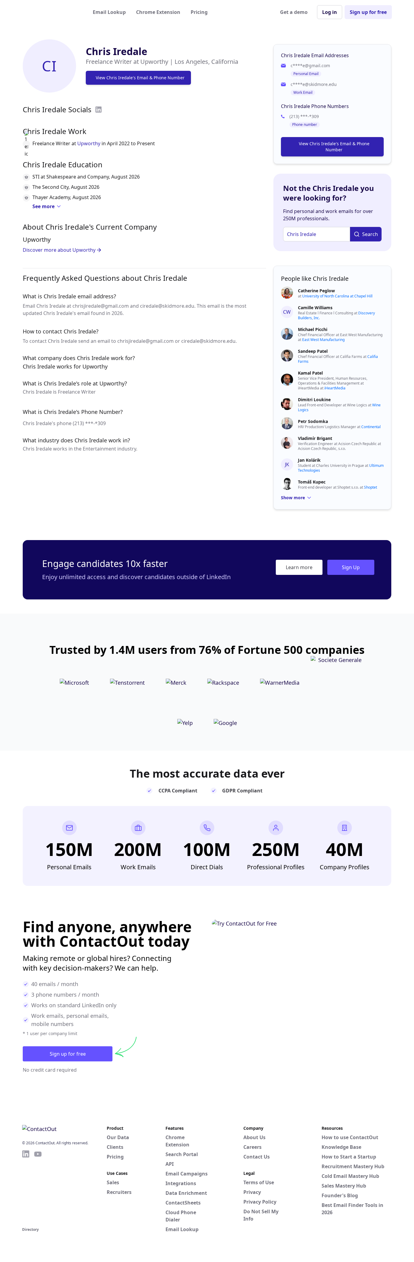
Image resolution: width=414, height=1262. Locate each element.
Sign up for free (368, 12)
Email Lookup (109, 12)
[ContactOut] (52, 12)
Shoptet (370, 487)
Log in (329, 12)
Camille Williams (315, 307)
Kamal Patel (310, 373)
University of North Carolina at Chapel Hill (337, 296)
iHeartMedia (335, 388)
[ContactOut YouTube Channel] (38, 1187)
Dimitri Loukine (314, 399)
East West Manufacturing (323, 339)
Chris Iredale (116, 51)
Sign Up (351, 567)
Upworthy (88, 143)
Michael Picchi (312, 329)
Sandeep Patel (313, 351)
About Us (254, 1137)
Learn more (299, 567)
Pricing (199, 12)
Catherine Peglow (316, 290)
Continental (371, 426)
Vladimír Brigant (315, 438)
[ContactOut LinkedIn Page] (25, 1187)
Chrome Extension (158, 12)
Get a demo (294, 12)
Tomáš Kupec (312, 482)
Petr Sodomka (313, 421)
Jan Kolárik (309, 460)
